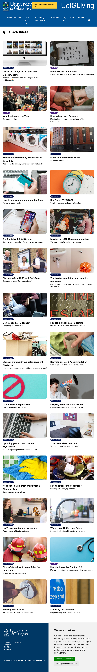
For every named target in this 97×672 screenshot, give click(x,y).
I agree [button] (59, 659)
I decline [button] (69, 659)
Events (81, 17)
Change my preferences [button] (66, 664)
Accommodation (14, 17)
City (64, 17)
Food (72, 17)
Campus (55, 17)
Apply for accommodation (44, 4)
